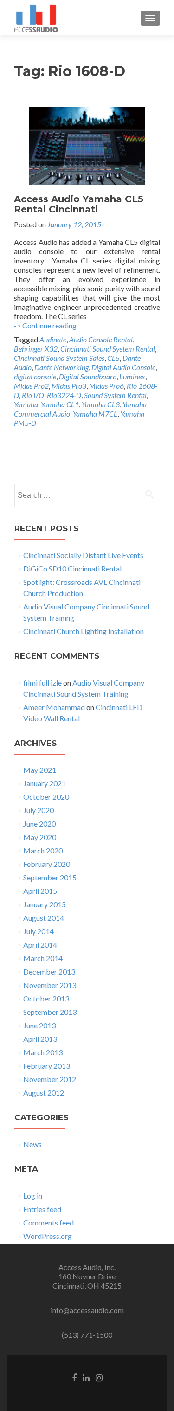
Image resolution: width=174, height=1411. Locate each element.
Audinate (52, 339)
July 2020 (38, 810)
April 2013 (40, 1038)
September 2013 (50, 1011)
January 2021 (44, 783)
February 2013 (46, 1065)
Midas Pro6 (106, 385)
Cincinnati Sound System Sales (59, 357)
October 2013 (46, 998)
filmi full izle (42, 682)
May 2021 (39, 769)
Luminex (132, 376)
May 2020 (39, 837)
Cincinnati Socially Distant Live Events (83, 555)
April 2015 (40, 890)
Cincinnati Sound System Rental (107, 348)
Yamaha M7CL (95, 413)
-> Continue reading (45, 325)
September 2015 (50, 877)
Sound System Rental (115, 395)
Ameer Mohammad (54, 707)
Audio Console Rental (101, 339)
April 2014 (40, 944)
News (32, 1144)
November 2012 (49, 1079)
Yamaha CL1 (60, 404)
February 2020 (46, 863)
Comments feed (48, 1222)
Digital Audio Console (123, 367)
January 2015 (44, 904)
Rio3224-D (64, 395)
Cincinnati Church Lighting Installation (83, 631)
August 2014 (43, 917)
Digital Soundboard (87, 376)
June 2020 (39, 823)
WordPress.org (47, 1235)
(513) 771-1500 (87, 1334)
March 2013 (43, 1052)
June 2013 (39, 1025)
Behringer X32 (36, 348)
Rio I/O (33, 395)
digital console (35, 376)
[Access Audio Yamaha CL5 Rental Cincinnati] (87, 144)
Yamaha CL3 (101, 404)
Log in (32, 1195)
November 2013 (49, 985)
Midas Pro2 (31, 385)
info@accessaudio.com (87, 1310)
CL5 (113, 357)
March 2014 (43, 958)
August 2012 (43, 1092)
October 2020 (46, 796)
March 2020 (43, 850)
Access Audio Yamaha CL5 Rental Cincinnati (78, 204)
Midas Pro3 (69, 385)
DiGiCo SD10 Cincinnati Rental (72, 568)
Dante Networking (61, 367)
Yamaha (26, 404)
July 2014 (38, 931)
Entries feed (42, 1209)
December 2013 (49, 971)
